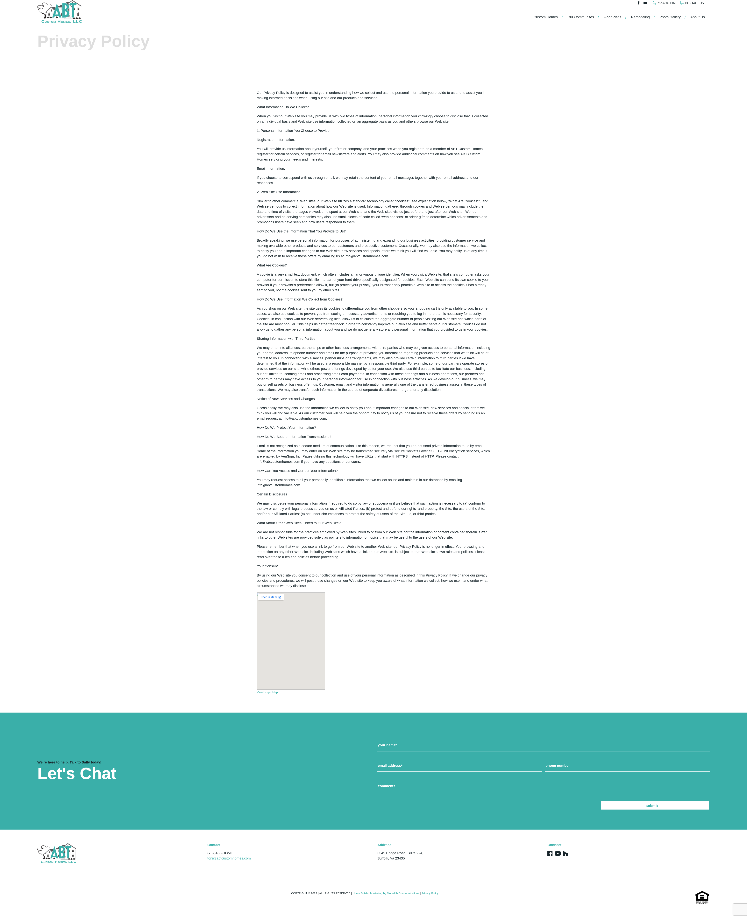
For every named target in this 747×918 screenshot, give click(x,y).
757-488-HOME (667, 3)
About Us (697, 17)
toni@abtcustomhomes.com (229, 858)
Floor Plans (612, 17)
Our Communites (580, 17)
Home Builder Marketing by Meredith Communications (386, 893)
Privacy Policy (430, 893)
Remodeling (640, 17)
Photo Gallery (670, 17)
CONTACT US (694, 3)
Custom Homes (546, 17)
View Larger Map (267, 692)
